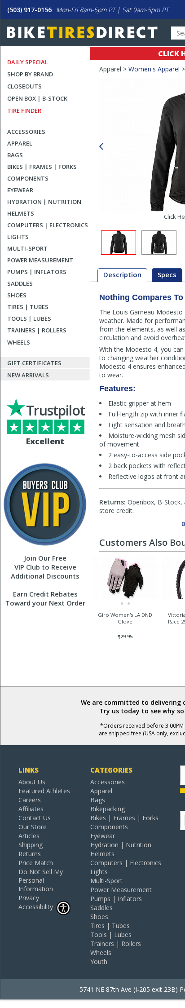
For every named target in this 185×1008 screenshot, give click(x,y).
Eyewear (20, 190)
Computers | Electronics (47, 225)
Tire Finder (24, 110)
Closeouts (24, 86)
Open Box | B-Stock (37, 98)
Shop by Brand (30, 74)
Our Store (32, 826)
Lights (18, 237)
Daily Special (27, 62)
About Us (31, 782)
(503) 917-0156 (29, 9)
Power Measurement (40, 260)
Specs (167, 274)
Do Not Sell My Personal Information (40, 880)
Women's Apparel (154, 69)
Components (27, 178)
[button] (101, 146)
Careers (29, 800)
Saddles (20, 283)
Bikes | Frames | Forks (42, 167)
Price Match (35, 862)
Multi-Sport (27, 248)
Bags (15, 155)
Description (122, 274)
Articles (29, 835)
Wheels (18, 342)
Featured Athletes (44, 791)
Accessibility (35, 906)
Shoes (16, 295)
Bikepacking (107, 809)
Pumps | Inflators (36, 272)
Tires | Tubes (27, 307)
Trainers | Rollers (36, 330)
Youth (98, 961)
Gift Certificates (34, 363)
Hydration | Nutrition (44, 202)
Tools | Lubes (29, 318)
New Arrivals (28, 375)
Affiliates (31, 809)
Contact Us (34, 817)
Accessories (26, 132)
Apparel (19, 143)
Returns (29, 853)
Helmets (20, 213)
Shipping (30, 844)
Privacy (28, 897)
